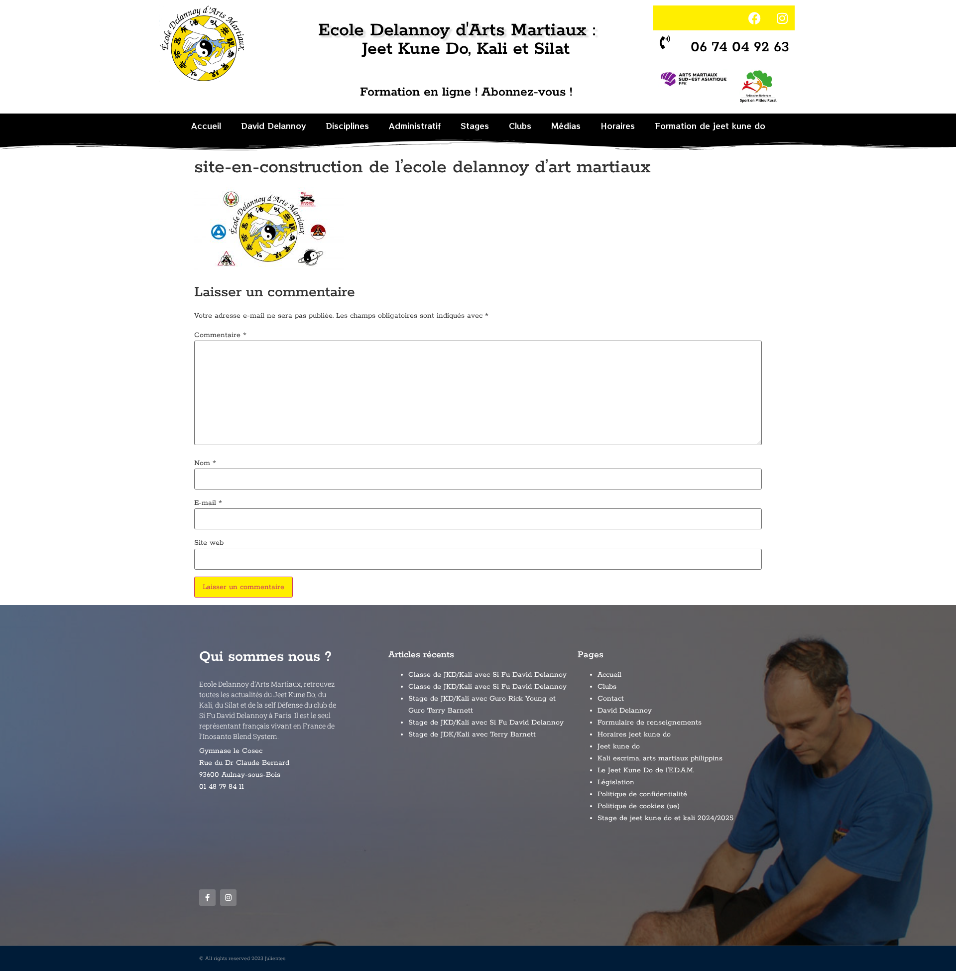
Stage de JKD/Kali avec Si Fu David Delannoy (486, 722)
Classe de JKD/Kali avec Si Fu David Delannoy (487, 674)
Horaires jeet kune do (634, 734)
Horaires (617, 125)
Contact (611, 698)
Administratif (415, 125)
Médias (566, 125)
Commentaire (220, 335)
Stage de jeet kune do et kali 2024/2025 (665, 818)
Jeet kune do (619, 746)
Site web (209, 543)
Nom (205, 463)
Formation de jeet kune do (710, 125)
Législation (616, 782)
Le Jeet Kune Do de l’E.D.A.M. (646, 770)
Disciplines (347, 125)
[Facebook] (754, 17)
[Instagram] (782, 17)
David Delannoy (273, 125)
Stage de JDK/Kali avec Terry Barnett (472, 734)
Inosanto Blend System (240, 736)
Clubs (520, 125)
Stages (475, 125)
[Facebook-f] (207, 897)
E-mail (208, 503)
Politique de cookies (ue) (639, 806)
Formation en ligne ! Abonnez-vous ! (466, 92)
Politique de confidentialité (642, 794)
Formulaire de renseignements (650, 722)
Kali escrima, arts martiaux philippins (660, 758)
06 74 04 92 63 (740, 47)
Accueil (206, 125)
